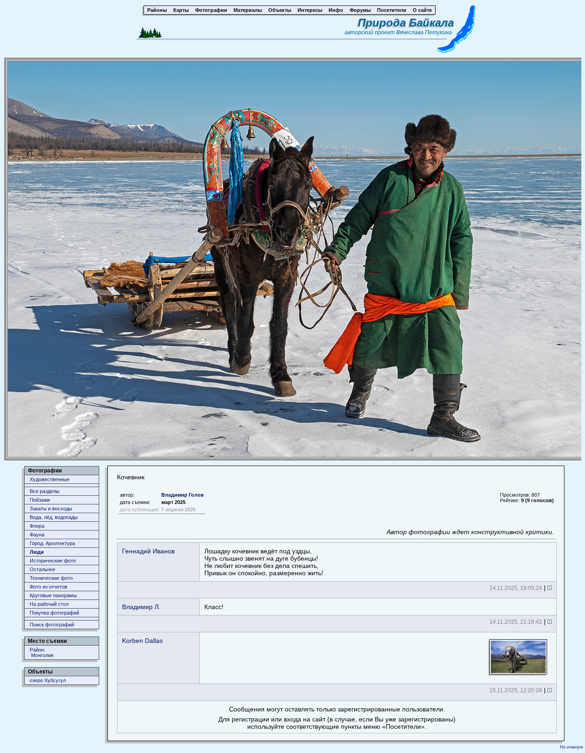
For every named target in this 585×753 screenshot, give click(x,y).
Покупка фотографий (54, 612)
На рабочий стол (49, 604)
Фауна (37, 534)
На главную (571, 747)
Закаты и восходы (51, 508)
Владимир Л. (141, 606)
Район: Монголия (41, 652)
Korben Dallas (142, 640)
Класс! (213, 606)
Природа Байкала (406, 22)
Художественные (49, 479)
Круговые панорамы (53, 595)
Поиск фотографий (52, 624)
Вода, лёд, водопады (54, 517)
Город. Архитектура (52, 543)
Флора (37, 526)
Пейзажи (40, 500)
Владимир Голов (182, 495)
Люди (37, 552)
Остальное (42, 569)
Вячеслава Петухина (424, 32)
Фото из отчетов (48, 586)
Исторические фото (53, 560)
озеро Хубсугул (48, 680)
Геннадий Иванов (148, 551)
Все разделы (44, 491)
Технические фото (51, 578)
